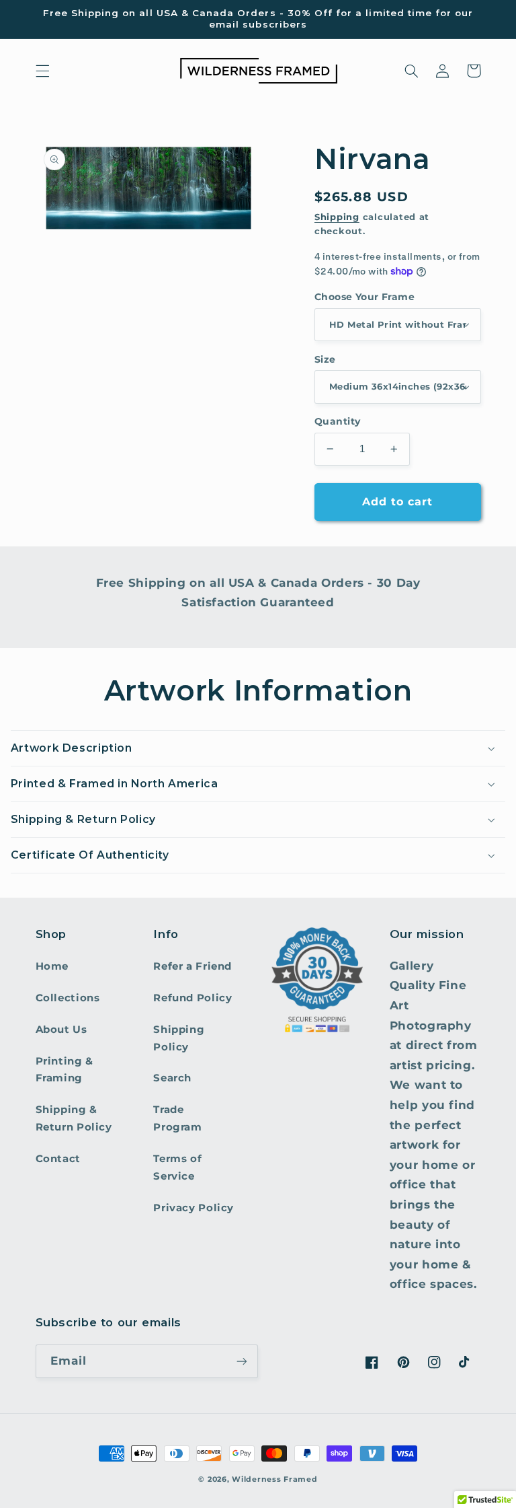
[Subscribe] (241, 1360)
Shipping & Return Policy (74, 1118)
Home (52, 966)
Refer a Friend (192, 966)
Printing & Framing (64, 1070)
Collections (68, 998)
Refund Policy (192, 998)
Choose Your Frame (364, 296)
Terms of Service (177, 1167)
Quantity (337, 421)
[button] (42, 70)
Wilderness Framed (275, 1479)
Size (325, 359)
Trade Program (177, 1118)
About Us (61, 1030)
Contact (58, 1159)
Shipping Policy (178, 1038)
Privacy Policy (193, 1208)
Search (172, 1078)
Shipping (336, 217)
